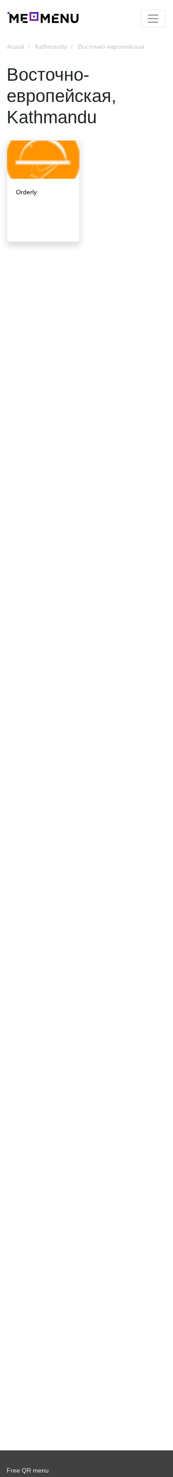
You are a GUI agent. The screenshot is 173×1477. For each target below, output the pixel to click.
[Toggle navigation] (153, 18)
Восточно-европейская (111, 46)
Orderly (26, 192)
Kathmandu (51, 46)
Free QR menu (28, 1470)
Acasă (15, 46)
